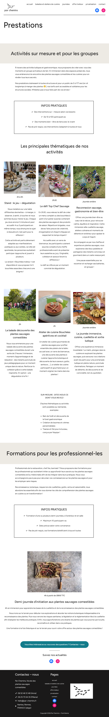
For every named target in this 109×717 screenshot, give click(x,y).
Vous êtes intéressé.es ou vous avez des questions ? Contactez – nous (54, 644)
